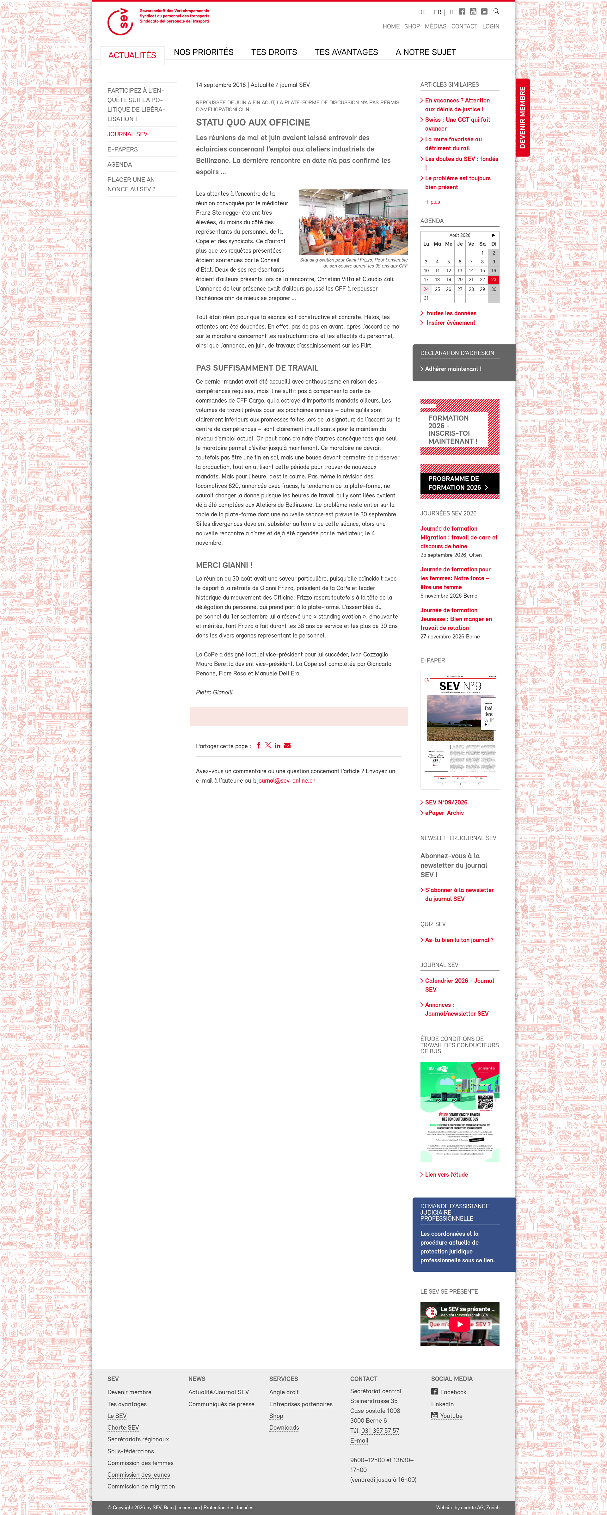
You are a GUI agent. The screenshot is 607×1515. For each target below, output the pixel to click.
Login (491, 27)
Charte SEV (123, 1428)
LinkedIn (442, 1404)
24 (426, 289)
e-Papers (122, 149)
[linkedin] (277, 746)
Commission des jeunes (138, 1475)
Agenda (119, 165)
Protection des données (228, 1508)
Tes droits (274, 52)
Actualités (132, 56)
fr (437, 12)
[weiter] (493, 235)
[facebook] (258, 746)
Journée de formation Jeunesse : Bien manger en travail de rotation (456, 619)
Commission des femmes (140, 1463)
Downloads (284, 1428)
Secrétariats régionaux (138, 1439)
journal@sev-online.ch (286, 781)
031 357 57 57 (380, 1431)
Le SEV (116, 1416)
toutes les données (450, 314)
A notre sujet (426, 52)
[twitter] (268, 746)
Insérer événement (450, 323)
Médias (436, 27)
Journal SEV (127, 134)
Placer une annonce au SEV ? (132, 185)
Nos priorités (204, 52)
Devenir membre (523, 118)
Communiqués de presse (221, 1404)
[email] (287, 746)
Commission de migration (141, 1486)
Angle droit (284, 1392)
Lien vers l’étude (446, 1175)
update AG (472, 1508)
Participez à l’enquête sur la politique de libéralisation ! (136, 105)
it (452, 12)
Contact (464, 27)
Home (391, 27)
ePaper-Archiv (444, 813)
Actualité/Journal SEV (218, 1392)
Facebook (453, 1392)
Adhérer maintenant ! (453, 369)
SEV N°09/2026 (446, 803)
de (422, 12)
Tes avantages (346, 52)
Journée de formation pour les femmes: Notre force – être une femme (455, 579)
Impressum (188, 1508)
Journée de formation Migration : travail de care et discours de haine (459, 538)
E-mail (359, 1441)
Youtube (451, 1416)
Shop (412, 27)
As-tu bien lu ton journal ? (459, 940)
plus (434, 202)
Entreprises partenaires (301, 1404)
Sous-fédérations (130, 1451)
